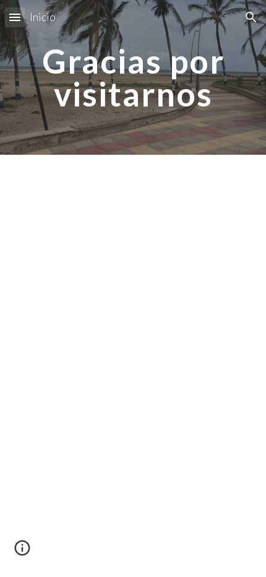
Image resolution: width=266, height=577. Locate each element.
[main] (133, 78)
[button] (15, 17)
